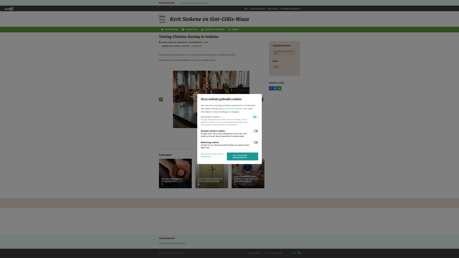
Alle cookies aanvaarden (240, 156)
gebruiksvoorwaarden (233, 108)
